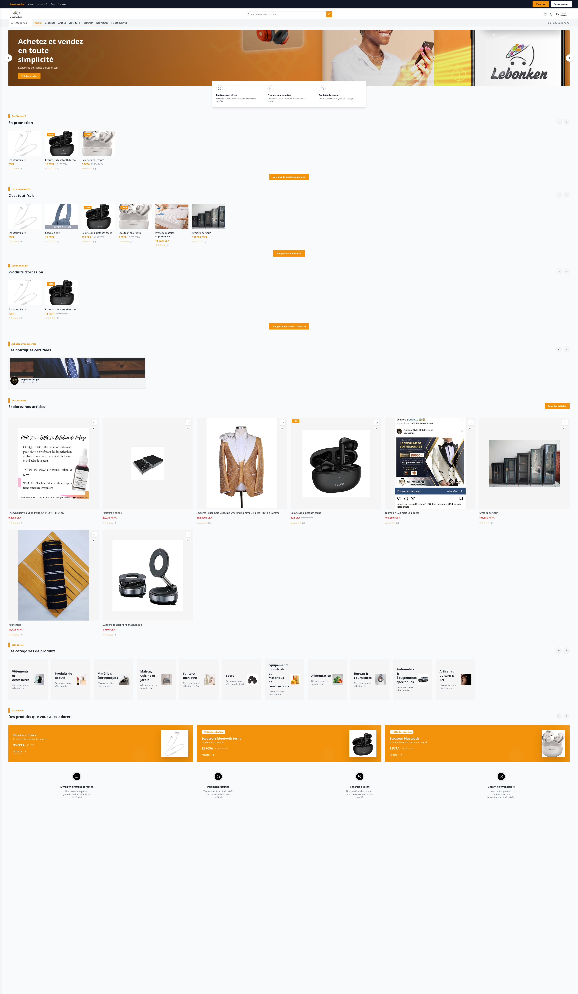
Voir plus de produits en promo (289, 177)
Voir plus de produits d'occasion (289, 326)
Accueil (38, 22)
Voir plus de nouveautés (289, 253)
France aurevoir (119, 22)
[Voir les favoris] (545, 14)
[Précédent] (8, 58)
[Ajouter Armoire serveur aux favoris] (220, 208)
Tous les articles (557, 405)
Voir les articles (29, 76)
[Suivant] (569, 58)
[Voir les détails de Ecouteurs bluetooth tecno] (73, 142)
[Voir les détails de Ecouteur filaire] (37, 142)
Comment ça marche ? (37, 4)
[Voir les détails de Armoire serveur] (220, 215)
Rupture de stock (61, 227)
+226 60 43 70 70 (560, 22)
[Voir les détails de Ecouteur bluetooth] (110, 142)
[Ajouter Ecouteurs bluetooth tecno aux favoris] (73, 135)
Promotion (88, 22)
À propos (62, 4)
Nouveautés (102, 22)
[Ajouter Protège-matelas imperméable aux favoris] (184, 208)
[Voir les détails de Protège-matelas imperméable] (184, 215)
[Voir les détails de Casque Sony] (73, 215)
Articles (62, 22)
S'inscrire (540, 4)
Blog (52, 4)
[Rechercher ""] (329, 14)
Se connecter (561, 4)
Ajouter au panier (25, 153)
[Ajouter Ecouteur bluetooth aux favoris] (110, 135)
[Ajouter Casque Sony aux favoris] (73, 208)
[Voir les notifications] (551, 14)
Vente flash (74, 22)
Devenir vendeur (17, 4)
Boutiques (50, 22)
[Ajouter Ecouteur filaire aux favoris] (37, 135)
